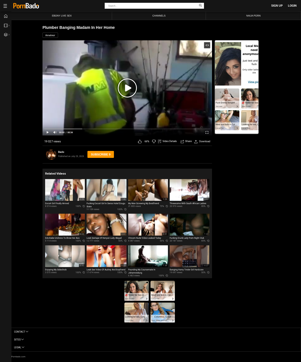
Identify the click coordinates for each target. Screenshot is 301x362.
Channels (158, 15)
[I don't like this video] (154, 141)
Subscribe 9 (100, 154)
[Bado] (51, 154)
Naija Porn (253, 15)
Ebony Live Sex (62, 15)
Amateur (50, 35)
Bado (61, 152)
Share (188, 141)
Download (204, 141)
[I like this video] (140, 141)
